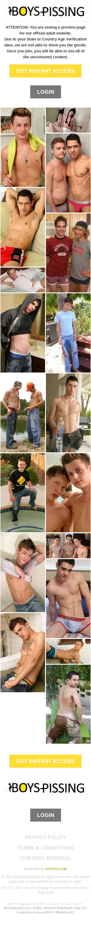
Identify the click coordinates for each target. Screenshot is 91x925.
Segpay (23, 904)
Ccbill (40, 904)
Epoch (12, 904)
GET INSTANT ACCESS (45, 71)
